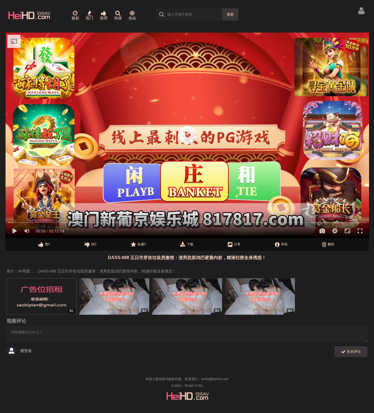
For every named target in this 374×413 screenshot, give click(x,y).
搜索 (230, 14)
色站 (132, 18)
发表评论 (353, 351)
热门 (89, 18)
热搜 (118, 18)
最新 (75, 18)
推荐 (104, 18)
